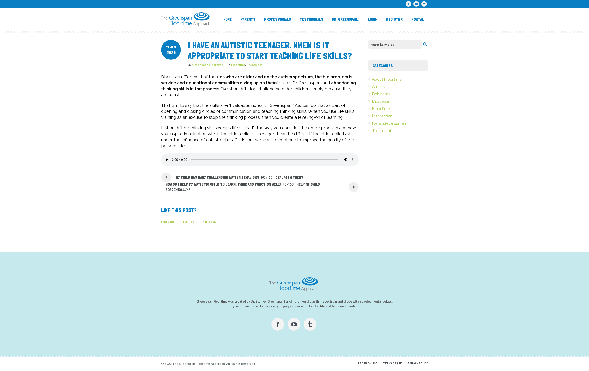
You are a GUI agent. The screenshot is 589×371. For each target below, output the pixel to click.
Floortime (238, 65)
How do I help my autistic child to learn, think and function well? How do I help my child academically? (243, 187)
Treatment (255, 65)
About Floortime (387, 79)
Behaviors (381, 93)
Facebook (168, 222)
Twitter (188, 222)
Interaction (382, 115)
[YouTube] (416, 4)
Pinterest (210, 222)
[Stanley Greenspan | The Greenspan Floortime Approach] (294, 284)
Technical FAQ (368, 363)
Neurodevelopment (390, 123)
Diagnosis (381, 101)
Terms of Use (392, 363)
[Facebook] (408, 4)
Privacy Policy (417, 363)
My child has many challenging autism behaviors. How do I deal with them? (239, 177)
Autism (378, 86)
